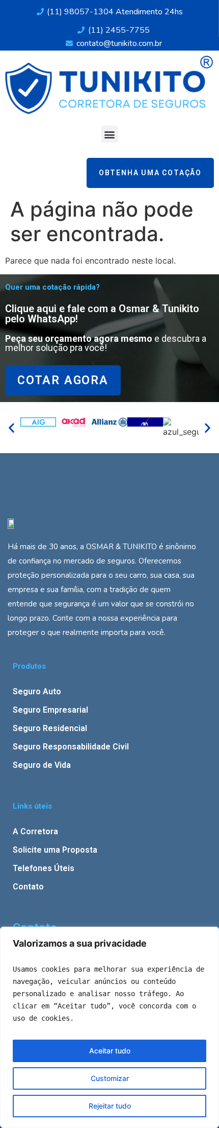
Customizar (110, 1078)
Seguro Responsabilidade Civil (71, 746)
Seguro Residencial (50, 728)
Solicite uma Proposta (55, 850)
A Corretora (35, 831)
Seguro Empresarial (50, 710)
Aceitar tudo (109, 1050)
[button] (109, 134)
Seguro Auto (37, 691)
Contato (28, 886)
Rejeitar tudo (110, 1105)
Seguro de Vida (42, 765)
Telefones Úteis (43, 868)
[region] (109, 1027)
